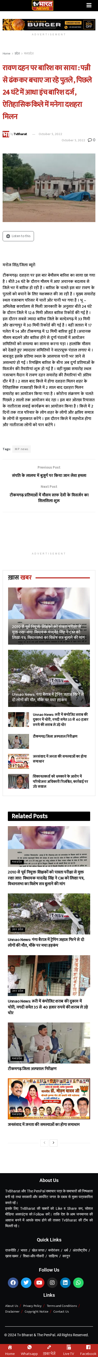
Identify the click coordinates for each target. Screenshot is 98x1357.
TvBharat (20, 134)
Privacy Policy (32, 1306)
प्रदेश (17, 53)
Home (6, 53)
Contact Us (61, 1311)
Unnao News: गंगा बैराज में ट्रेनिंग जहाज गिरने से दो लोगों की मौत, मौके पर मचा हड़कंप (48, 697)
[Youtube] (39, 1283)
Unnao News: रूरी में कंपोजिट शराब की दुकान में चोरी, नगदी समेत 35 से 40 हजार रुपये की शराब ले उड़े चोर (60, 720)
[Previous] (44, 1143)
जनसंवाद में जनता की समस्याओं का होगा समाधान (60, 759)
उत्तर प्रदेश (18, 929)
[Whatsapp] (78, 1283)
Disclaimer (12, 1311)
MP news (21, 449)
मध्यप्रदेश (29, 53)
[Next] (53, 1143)
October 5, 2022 (50, 134)
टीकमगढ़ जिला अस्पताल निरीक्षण (55, 736)
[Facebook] (13, 1283)
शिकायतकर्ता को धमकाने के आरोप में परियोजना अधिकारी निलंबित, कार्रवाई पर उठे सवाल (60, 781)
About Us (11, 1306)
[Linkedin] (65, 1283)
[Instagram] (52, 1283)
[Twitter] (26, 1283)
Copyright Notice (36, 1311)
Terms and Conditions (62, 1306)
